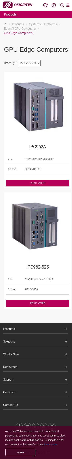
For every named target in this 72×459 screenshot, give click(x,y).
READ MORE (37, 183)
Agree (20, 452)
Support (8, 379)
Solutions (9, 341)
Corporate (9, 392)
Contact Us (10, 405)
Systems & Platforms (43, 24)
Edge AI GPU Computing (20, 28)
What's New (11, 354)
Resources (10, 367)
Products (10, 14)
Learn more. (51, 444)
